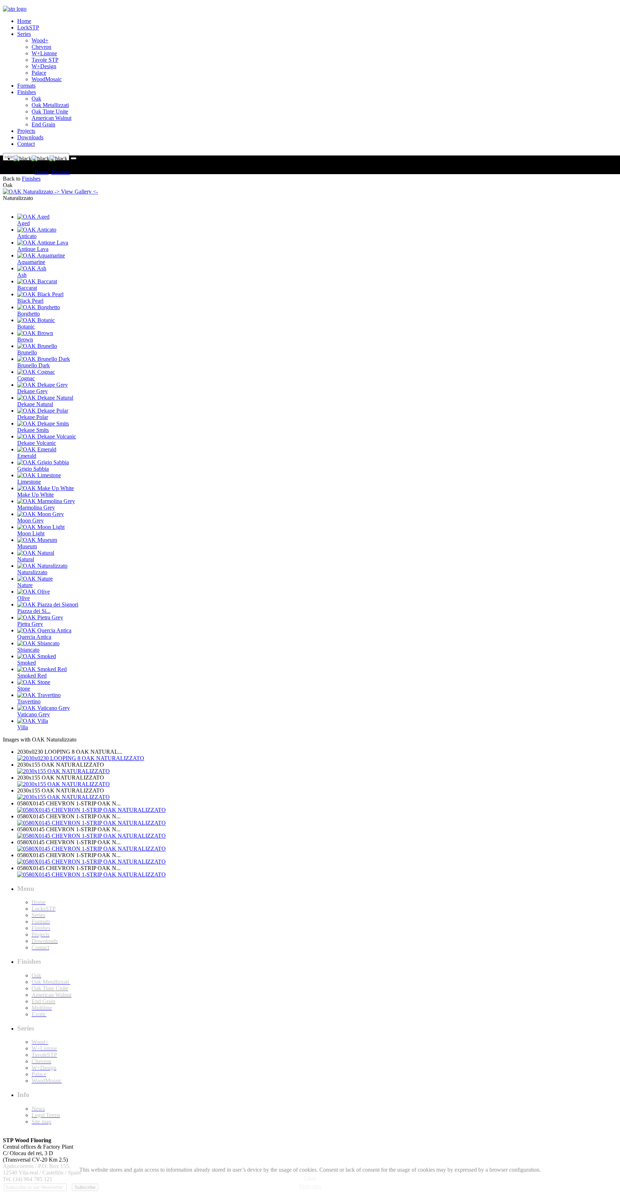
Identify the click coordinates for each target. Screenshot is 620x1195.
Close (310, 1178)
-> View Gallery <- (75, 192)
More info (310, 1186)
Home (41, 172)
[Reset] (73, 158)
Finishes (60, 172)
